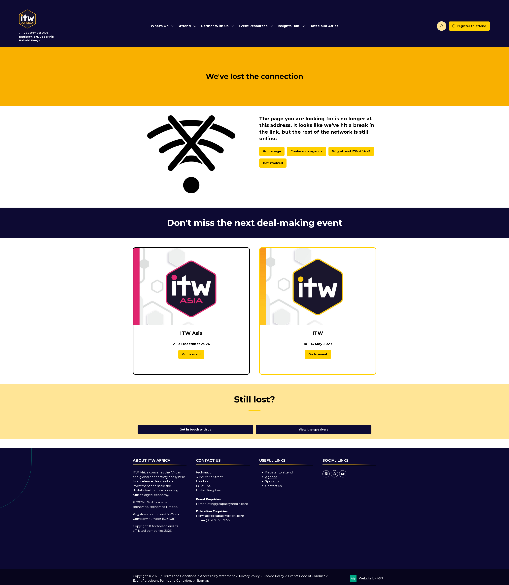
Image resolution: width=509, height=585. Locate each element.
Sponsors (272, 481)
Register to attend (279, 472)
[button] (441, 26)
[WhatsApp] (334, 473)
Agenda (271, 477)
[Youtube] (342, 473)
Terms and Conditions (179, 576)
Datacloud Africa (324, 26)
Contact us (273, 486)
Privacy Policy (249, 576)
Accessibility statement (217, 576)
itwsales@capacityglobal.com (221, 516)
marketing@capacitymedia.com (223, 504)
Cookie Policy (274, 576)
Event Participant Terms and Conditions (162, 580)
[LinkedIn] (326, 473)
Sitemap (202, 580)
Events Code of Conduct (306, 576)
